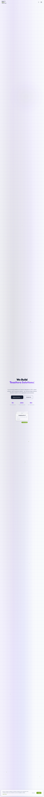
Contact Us (28, 397)
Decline (33, 792)
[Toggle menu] (41, 2)
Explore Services (16, 397)
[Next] (42, 398)
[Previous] (2, 398)
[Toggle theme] (39, 2)
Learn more (5, 794)
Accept (39, 792)
